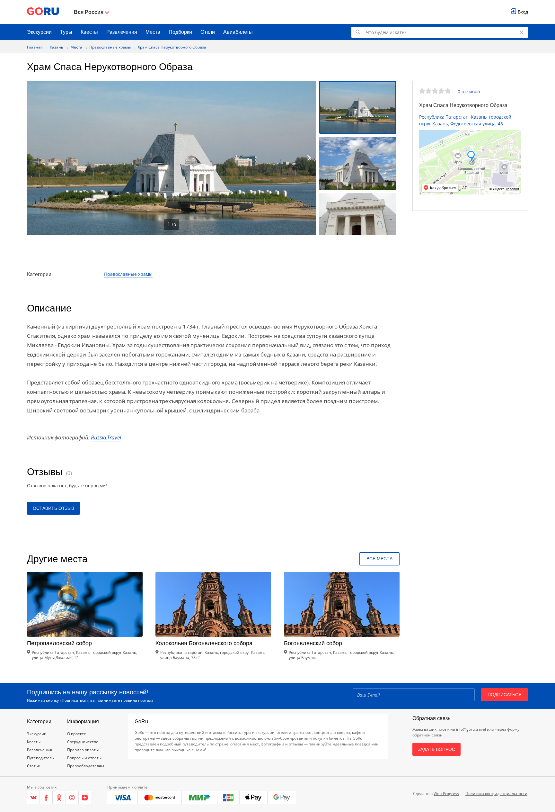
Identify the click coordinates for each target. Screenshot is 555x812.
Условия (512, 189)
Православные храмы (110, 47)
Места (152, 32)
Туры (66, 32)
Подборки (180, 32)
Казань (56, 47)
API (465, 188)
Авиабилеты (238, 32)
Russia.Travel (106, 437)
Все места (379, 558)
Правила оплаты (83, 750)
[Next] (309, 158)
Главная (35, 47)
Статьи (33, 766)
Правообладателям (85, 766)
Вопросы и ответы (84, 758)
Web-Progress (446, 793)
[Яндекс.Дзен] (85, 797)
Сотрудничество (82, 741)
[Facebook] (46, 797)
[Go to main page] (43, 12)
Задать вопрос (436, 749)
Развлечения (121, 32)
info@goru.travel (471, 729)
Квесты (89, 32)
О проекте (76, 733)
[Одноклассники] (59, 797)
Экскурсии (39, 32)
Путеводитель (40, 758)
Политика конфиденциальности (496, 793)
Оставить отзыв (53, 508)
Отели (207, 32)
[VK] (33, 797)
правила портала (137, 700)
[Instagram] (72, 797)
